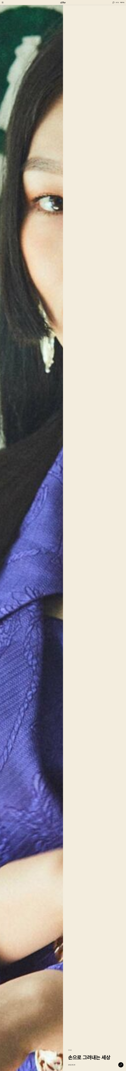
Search (113, 3)
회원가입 (122, 2)
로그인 (117, 2)
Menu (2, 2)
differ (63, 2)
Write (120, 1064)
